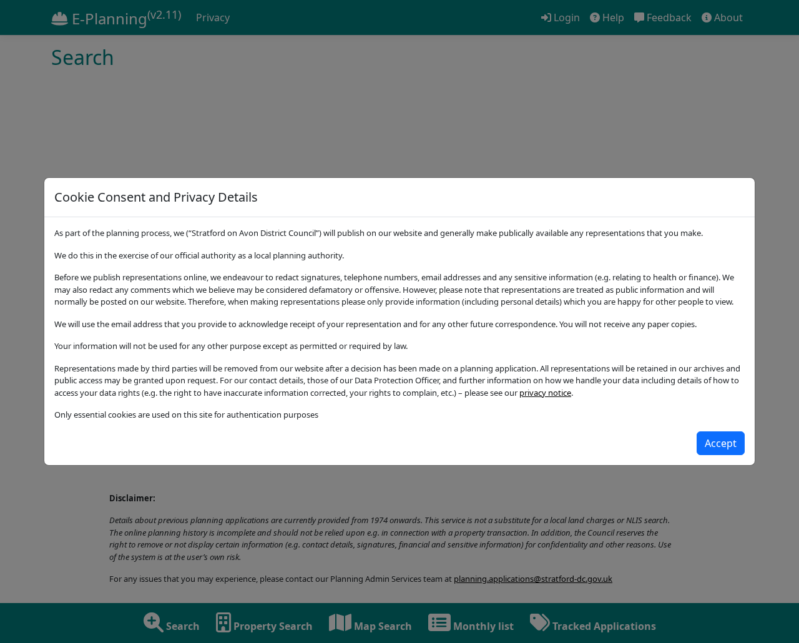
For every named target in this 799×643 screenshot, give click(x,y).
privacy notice (545, 392)
